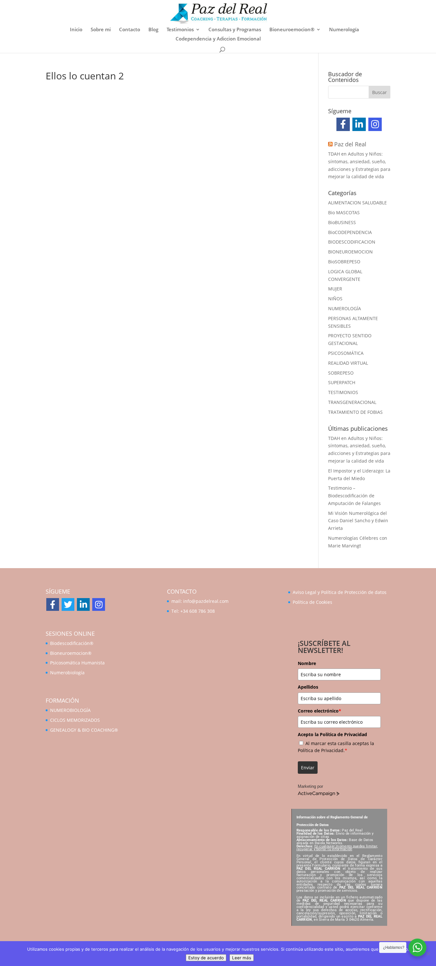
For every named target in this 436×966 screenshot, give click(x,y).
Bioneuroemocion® (291, 30)
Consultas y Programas (234, 30)
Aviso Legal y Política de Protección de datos (340, 592)
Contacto (129, 30)
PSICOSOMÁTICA (346, 353)
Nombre (307, 663)
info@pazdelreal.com (206, 601)
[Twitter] (68, 604)
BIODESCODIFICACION (351, 242)
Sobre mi (101, 30)
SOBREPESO (341, 373)
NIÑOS (335, 299)
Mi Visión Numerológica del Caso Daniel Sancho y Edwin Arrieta (358, 520)
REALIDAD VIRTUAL (348, 363)
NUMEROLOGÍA (344, 308)
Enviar (307, 768)
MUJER (335, 289)
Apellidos (308, 687)
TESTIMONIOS (343, 392)
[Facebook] (343, 124)
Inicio (76, 30)
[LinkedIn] (359, 124)
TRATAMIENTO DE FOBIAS (355, 412)
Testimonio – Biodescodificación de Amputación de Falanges (354, 495)
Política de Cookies (312, 602)
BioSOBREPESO (344, 262)
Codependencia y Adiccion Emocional (218, 39)
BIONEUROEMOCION (350, 252)
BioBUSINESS (342, 222)
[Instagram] (375, 124)
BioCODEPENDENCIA (350, 232)
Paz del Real (350, 144)
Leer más (241, 957)
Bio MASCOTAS (344, 212)
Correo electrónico (319, 711)
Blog (153, 30)
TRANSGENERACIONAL (352, 402)
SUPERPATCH (341, 382)
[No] (428, 953)
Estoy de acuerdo (206, 957)
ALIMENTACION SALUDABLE (357, 203)
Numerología (344, 30)
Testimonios (180, 30)
